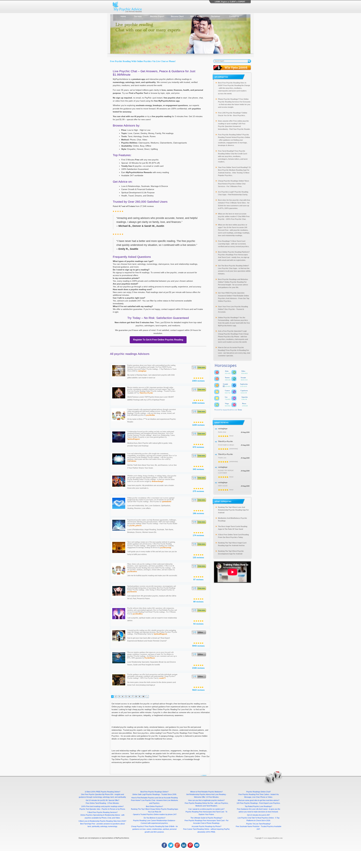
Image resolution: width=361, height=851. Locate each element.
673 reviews (198, 447)
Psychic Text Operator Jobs (90, 809)
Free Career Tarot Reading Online (196, 829)
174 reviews (198, 535)
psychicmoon (132, 592)
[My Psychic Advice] (128, 6)
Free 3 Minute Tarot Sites (236, 203)
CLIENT (233, 2)
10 (143, 697)
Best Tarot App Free (87, 824)
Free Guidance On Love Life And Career (252, 809)
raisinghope (142, 371)
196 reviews (198, 513)
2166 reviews (198, 668)
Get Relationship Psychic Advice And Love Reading (206, 794)
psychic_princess (135, 525)
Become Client (177, 17)
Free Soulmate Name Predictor (247, 826)
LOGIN (217, 2)
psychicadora (132, 571)
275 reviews (198, 491)
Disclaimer (215, 17)
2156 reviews (198, 403)
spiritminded (166, 502)
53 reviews (198, 624)
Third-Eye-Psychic (146, 393)
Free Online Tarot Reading (96, 803)
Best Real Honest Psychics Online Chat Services (233, 183)
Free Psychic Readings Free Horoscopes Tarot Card (204, 821)
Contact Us (234, 17)
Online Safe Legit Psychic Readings (146, 794)
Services (138, 17)
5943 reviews (198, 646)
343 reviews (198, 469)
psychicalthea (138, 614)
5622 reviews (198, 690)
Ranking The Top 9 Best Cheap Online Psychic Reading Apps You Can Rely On (154, 810)
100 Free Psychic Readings (247, 803)
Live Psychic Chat (148, 800)
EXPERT (241, 2)
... (147, 697)
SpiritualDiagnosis (160, 634)
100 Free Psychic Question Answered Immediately (231, 126)
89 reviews (198, 602)
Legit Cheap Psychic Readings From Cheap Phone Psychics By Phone (233, 333)
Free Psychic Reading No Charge (236, 85)
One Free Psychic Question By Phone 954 (97, 794)
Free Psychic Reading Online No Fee (199, 803)
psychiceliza (150, 415)
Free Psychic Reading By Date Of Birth (159, 826)
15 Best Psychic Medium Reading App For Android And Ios (234, 170)
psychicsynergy (165, 547)
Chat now (201, 367)
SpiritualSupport (133, 439)
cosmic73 (162, 678)
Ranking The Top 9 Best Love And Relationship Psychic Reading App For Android (233, 510)
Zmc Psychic (229, 309)
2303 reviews (198, 381)
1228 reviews (198, 425)
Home (123, 17)
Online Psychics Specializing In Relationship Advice (100, 815)
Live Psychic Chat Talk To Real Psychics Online (256, 818)
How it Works (196, 17)
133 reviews (198, 557)
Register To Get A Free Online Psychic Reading (158, 339)
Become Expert (157, 17)
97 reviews (198, 579)
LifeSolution (131, 461)
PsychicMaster (150, 658)
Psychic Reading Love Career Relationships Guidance (154, 821)
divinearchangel (157, 481)
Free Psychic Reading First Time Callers (253, 794)
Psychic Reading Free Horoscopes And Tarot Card (205, 812)
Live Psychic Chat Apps (227, 268)
